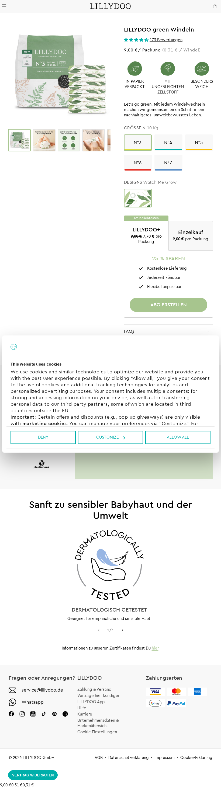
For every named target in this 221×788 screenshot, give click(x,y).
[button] (137, 40)
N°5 (199, 142)
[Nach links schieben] (99, 630)
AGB (99, 758)
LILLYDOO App (91, 702)
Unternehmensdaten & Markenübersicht (98, 723)
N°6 (138, 163)
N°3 (138, 142)
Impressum (164, 758)
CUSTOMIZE (107, 437)
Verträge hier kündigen (98, 696)
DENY (43, 437)
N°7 (168, 163)
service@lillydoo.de (42, 690)
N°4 (168, 142)
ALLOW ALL (178, 437)
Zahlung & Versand (94, 690)
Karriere (84, 714)
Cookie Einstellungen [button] (97, 732)
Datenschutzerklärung (128, 758)
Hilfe (81, 708)
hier (155, 648)
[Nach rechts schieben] (122, 630)
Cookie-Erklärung (196, 758)
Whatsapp (33, 702)
